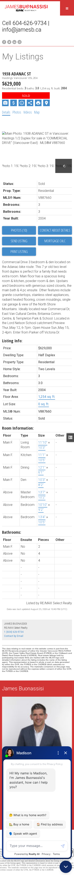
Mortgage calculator (55, 241)
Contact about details (55, 230)
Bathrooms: (11, 532)
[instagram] (19, 42)
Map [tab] (37, 112)
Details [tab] (6, 112)
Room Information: (18, 428)
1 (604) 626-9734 (13, 631)
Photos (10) (19, 230)
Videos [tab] (27, 112)
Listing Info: (12, 341)
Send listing (19, 240)
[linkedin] (13, 42)
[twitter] (8, 42)
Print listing (19, 251)
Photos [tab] (17, 112)
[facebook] (3, 42)
